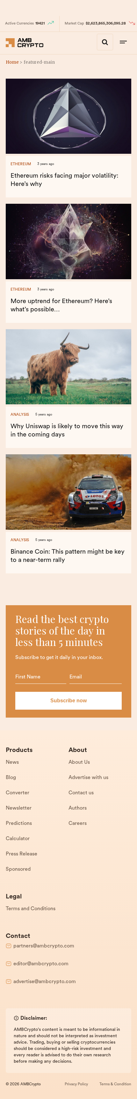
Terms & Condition (115, 1084)
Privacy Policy (76, 1084)
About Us (79, 762)
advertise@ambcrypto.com (44, 981)
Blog (11, 777)
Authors (77, 808)
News (12, 762)
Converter (17, 793)
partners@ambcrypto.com (43, 946)
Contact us (81, 793)
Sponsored (18, 869)
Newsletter (19, 808)
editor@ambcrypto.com (40, 964)
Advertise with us (88, 777)
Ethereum (21, 164)
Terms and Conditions (30, 908)
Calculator (18, 838)
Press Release (21, 854)
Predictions (19, 823)
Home (12, 62)
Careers (77, 823)
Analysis (20, 415)
